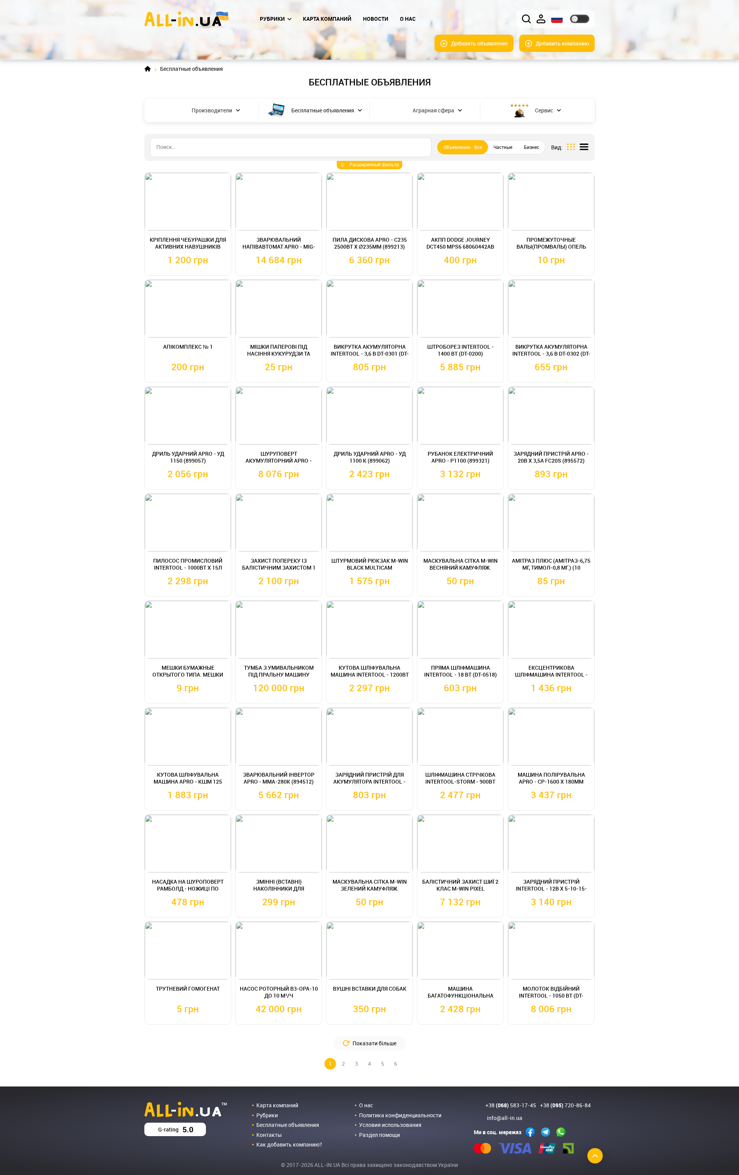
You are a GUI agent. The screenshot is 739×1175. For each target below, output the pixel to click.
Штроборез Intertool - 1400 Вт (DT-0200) (460, 350)
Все (462, 147)
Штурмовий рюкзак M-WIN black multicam (369, 564)
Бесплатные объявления (322, 110)
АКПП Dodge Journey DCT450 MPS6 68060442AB (460, 243)
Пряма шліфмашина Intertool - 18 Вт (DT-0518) (460, 671)
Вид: (557, 147)
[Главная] (186, 18)
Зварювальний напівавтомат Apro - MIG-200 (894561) (278, 246)
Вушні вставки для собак (369, 988)
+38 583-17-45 (510, 1105)
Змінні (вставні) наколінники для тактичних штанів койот (278, 888)
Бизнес (531, 147)
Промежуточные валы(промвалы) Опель (551, 243)
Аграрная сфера (433, 110)
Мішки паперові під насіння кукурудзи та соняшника (278, 353)
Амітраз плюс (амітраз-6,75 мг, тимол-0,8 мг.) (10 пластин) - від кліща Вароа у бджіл (551, 571)
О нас (408, 18)
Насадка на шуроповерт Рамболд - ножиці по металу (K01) (188, 888)
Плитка (571, 147)
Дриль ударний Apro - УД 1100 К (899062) (370, 457)
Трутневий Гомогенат (188, 988)
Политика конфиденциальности (400, 1115)
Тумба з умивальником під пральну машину (279, 671)
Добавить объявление (479, 43)
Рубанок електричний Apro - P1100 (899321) (460, 457)
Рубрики (272, 18)
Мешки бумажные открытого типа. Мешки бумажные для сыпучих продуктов (187, 678)
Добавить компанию (562, 43)
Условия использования (390, 1124)
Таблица (584, 147)
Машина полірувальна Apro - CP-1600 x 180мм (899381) (551, 781)
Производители (212, 110)
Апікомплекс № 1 (188, 346)
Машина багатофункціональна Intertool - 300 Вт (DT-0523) (460, 995)
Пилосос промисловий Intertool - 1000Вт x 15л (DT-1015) (187, 567)
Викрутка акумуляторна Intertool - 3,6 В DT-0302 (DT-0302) (551, 353)
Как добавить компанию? (289, 1144)
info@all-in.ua (504, 1118)
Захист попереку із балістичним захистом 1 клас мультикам (279, 567)
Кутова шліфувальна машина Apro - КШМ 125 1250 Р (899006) (188, 781)
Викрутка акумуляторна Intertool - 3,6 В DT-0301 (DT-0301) (370, 353)
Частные (502, 147)
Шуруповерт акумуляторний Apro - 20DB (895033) (279, 460)
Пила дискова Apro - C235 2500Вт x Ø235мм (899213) (370, 243)
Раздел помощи (379, 1134)
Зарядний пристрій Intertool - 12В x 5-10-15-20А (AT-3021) (551, 888)
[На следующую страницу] (409, 1064)
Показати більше (374, 1043)
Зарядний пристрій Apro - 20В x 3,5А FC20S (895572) (551, 457)
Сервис (544, 110)
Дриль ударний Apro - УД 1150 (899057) (188, 457)
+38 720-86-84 (565, 1105)
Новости (375, 18)
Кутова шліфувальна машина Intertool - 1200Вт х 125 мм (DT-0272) (370, 674)
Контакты (269, 1134)
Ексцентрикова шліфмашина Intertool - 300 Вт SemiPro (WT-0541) (551, 674)
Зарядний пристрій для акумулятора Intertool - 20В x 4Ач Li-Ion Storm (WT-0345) (369, 785)
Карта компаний (327, 18)
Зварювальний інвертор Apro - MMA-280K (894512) (278, 778)
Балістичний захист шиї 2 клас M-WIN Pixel (460, 885)
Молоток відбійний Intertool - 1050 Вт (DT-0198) (551, 995)
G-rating (175, 1129)
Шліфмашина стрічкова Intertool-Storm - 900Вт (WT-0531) (460, 781)
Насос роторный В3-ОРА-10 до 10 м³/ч (279, 992)
